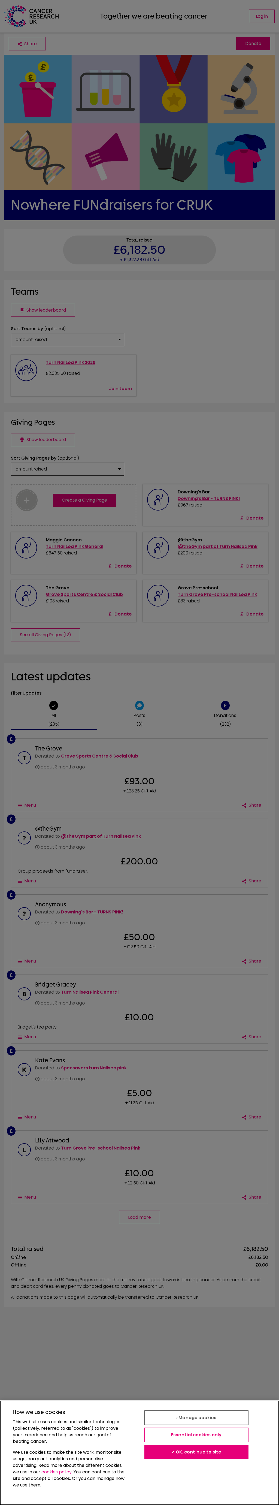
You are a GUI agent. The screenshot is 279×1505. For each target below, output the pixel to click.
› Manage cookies (196, 1417)
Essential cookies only (196, 1435)
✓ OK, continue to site (196, 1452)
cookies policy (56, 1472)
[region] (139, 1452)
